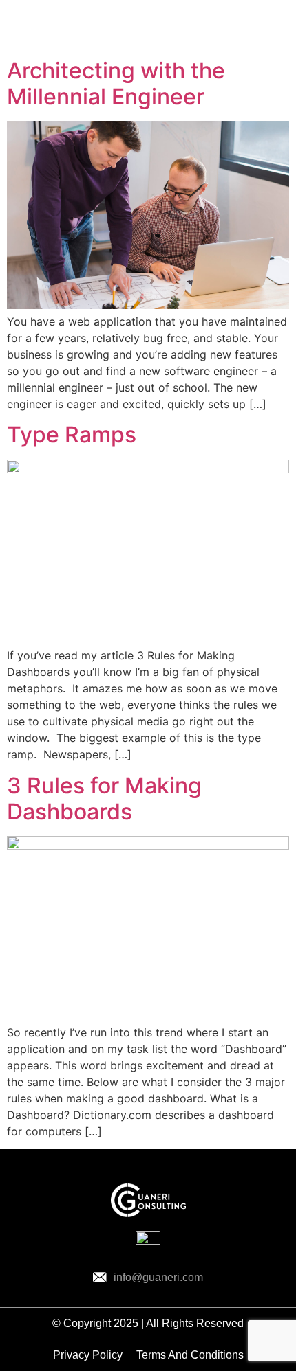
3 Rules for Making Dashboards (104, 798)
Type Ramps (71, 434)
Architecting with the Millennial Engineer (116, 83)
